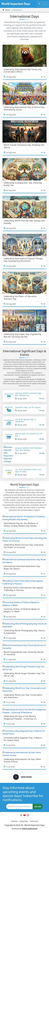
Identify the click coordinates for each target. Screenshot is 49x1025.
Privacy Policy (24, 821)
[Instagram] (28, 815)
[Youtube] (24, 815)
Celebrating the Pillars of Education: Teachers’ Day (20, 297)
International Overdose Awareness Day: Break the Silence (22, 567)
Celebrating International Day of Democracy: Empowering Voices (24, 108)
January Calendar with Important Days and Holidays (28, 449)
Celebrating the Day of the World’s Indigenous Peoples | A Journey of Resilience (20, 717)
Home (7, 10)
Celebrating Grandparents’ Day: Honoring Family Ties (23, 184)
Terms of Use (34, 821)
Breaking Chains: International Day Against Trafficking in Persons (23, 588)
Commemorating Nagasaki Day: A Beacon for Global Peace (23, 739)
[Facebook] (21, 815)
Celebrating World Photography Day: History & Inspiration (24, 631)
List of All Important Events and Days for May (28, 470)
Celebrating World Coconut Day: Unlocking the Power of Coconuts (23, 546)
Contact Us (14, 821)
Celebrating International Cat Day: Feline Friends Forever (22, 760)
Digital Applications (29, 829)
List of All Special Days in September (25, 420)
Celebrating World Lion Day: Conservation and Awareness (23, 696)
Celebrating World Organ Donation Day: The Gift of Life (24, 674)
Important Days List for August (28, 407)
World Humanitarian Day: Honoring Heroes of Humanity (24, 653)
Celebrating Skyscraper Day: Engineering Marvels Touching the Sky (22, 335)
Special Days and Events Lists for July (28, 435)
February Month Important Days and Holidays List (28, 394)
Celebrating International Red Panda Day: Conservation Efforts (23, 70)
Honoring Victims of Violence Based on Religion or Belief (22, 610)
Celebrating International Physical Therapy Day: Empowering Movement (23, 259)
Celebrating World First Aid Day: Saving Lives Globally (24, 221)
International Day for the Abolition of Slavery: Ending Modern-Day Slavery (21, 524)
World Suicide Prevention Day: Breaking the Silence (24, 146)
